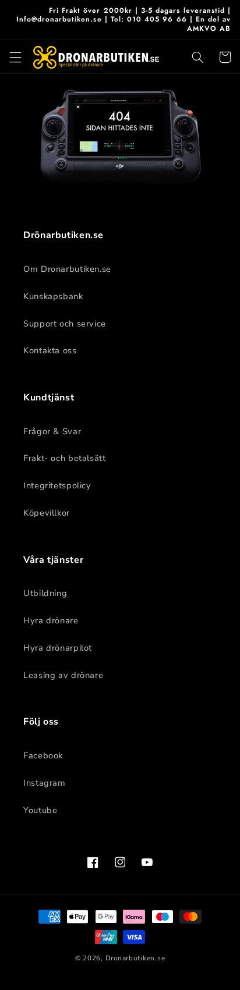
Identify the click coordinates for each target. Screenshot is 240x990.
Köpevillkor (46, 513)
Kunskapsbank (53, 296)
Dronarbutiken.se (135, 958)
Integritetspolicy (57, 485)
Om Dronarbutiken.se (67, 269)
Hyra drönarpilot (57, 648)
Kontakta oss (50, 350)
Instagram (44, 783)
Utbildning (45, 593)
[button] (15, 57)
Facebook (43, 755)
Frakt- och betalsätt (64, 458)
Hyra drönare (51, 620)
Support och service (64, 323)
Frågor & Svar (52, 431)
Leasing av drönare (63, 675)
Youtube (40, 810)
